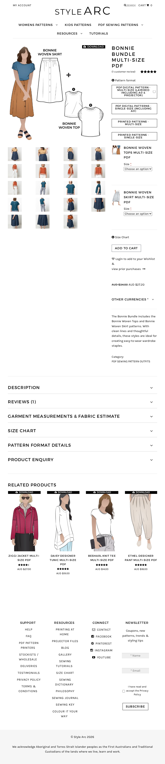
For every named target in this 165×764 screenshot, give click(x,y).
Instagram (103, 650)
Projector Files (65, 641)
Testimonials (29, 673)
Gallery (65, 654)
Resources (67, 33)
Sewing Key (65, 704)
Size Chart (120, 237)
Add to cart (126, 248)
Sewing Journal (65, 698)
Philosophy (65, 691)
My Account (22, 5)
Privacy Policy (29, 679)
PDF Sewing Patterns (118, 25)
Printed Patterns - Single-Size (133, 136)
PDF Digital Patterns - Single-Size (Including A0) (133, 108)
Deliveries (28, 666)
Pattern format (124, 80)
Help (28, 629)
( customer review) (123, 71)
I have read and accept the (137, 690)
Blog (65, 648)
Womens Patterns (36, 25)
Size (127, 164)
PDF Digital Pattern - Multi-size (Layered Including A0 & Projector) (133, 91)
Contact (104, 629)
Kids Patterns (78, 25)
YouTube (104, 657)
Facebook (103, 636)
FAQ (29, 636)
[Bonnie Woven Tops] (116, 149)
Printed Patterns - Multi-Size (133, 123)
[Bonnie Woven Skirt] (116, 198)
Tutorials (98, 33)
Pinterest (104, 643)
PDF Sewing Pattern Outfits (131, 361)
